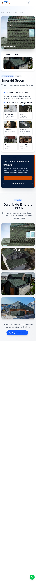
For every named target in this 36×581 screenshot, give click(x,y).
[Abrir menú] (32, 3)
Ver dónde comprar (18, 183)
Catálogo (9, 12)
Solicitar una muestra (17, 178)
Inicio (2, 12)
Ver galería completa (18, 333)
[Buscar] (28, 3)
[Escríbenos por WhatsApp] (32, 577)
